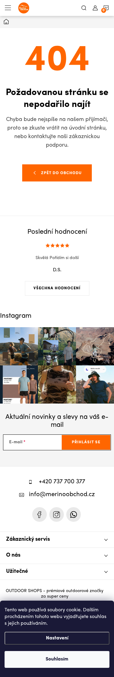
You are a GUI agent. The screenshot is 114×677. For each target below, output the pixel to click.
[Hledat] (83, 8)
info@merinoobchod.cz (62, 495)
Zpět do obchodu (61, 173)
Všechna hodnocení (57, 288)
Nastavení (57, 638)
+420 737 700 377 (62, 482)
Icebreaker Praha (39, 514)
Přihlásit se (86, 442)
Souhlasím (57, 659)
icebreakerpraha (56, 514)
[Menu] (8, 8)
